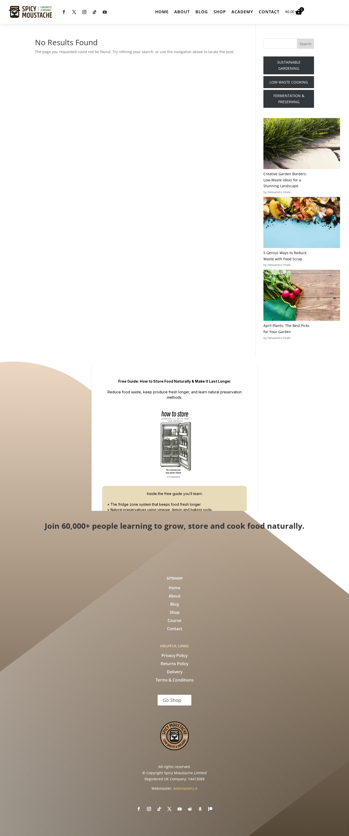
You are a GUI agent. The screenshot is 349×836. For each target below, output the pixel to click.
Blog (201, 12)
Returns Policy (174, 663)
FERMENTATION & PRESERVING (288, 98)
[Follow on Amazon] (200, 809)
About (182, 12)
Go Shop (172, 700)
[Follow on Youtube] (105, 12)
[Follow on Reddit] (190, 809)
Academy (242, 12)
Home (162, 12)
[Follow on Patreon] (210, 809)
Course (174, 620)
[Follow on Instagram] (84, 12)
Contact (269, 12)
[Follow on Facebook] (64, 12)
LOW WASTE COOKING (289, 82)
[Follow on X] (74, 12)
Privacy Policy (174, 655)
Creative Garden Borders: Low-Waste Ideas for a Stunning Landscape (285, 180)
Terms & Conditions (175, 680)
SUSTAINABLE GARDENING (288, 65)
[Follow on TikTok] (94, 12)
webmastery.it (185, 788)
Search (305, 43)
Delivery (174, 672)
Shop (220, 12)
